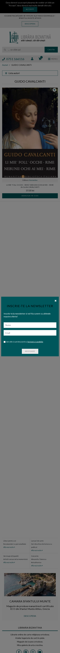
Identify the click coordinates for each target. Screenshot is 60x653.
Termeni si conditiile (35, 342)
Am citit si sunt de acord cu (24, 342)
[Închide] (55, 300)
